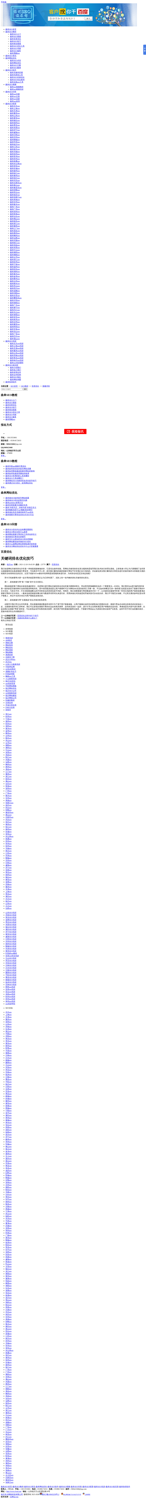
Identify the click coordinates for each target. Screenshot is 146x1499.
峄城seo (8, 1096)
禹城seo (8, 1209)
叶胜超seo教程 (11, 953)
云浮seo (8, 743)
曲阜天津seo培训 (16, 348)
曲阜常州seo (15, 156)
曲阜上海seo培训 (16, 346)
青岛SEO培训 (10, 917)
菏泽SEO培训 (10, 949)
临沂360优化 (10, 681)
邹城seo (8, 1144)
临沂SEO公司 (10, 691)
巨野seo (8, 1173)
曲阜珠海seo (15, 214)
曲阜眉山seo (15, 339)
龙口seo (8, 1271)
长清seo (8, 1029)
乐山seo (8, 1432)
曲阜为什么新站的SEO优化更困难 (19, 539)
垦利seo (8, 1230)
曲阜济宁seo (15, 130)
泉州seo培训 (10, 1001)
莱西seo (8, 1053)
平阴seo (8, 1034)
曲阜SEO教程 (10, 32)
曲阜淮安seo (15, 166)
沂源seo (8, 1310)
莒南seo (8, 1072)
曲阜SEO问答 (10, 92)
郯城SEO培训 (10, 980)
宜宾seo (8, 1442)
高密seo (8, 1127)
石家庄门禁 (10, 657)
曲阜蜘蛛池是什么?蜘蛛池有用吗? (19, 510)
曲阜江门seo (15, 228)
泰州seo (8, 824)
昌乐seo (8, 1135)
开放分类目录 (10, 705)
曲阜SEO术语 (15, 60)
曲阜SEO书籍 (15, 48)
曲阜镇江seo (15, 173)
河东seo (8, 1067)
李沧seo (8, 1041)
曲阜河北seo (15, 180)
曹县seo (8, 1166)
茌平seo (8, 1250)
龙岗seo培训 (10, 994)
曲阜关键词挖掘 (16, 72)
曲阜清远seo (15, 245)
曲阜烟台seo (15, 120)
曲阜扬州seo (15, 171)
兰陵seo (8, 1077)
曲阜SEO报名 (15, 377)
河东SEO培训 (10, 963)
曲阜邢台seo (15, 192)
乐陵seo (8, 1206)
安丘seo (8, 1125)
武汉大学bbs (10, 659)
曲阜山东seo (15, 116)
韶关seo (8, 779)
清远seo (8, 755)
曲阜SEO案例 (15, 68)
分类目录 (9, 703)
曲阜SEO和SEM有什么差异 (16, 532)
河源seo (8, 760)
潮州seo (8, 748)
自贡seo (8, 1446)
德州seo (8, 875)
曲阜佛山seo (15, 219)
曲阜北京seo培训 (16, 344)
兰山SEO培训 (10, 958)
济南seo (8, 884)
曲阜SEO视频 (10, 84)
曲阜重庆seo (15, 113)
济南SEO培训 (10, 915)
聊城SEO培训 (10, 946)
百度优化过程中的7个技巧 (27, 616)
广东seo (8, 793)
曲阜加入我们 (15, 370)
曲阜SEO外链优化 (17, 77)
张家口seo (9, 803)
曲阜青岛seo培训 (16, 358)
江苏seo (8, 853)
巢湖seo (8, 1458)
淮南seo (8, 1470)
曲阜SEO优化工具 (17, 46)
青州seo (8, 1118)
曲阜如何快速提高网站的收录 (17, 473)
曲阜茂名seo (15, 231)
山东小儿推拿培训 (12, 664)
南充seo (8, 1434)
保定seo (8, 805)
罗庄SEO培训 (10, 961)
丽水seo (8, 738)
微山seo (8, 1147)
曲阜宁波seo (15, 264)
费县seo (8, 1079)
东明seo (8, 1183)
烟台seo (8, 877)
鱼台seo (8, 1149)
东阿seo (8, 1252)
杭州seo (8, 716)
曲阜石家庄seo (16, 183)
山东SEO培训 (10, 913)
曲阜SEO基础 (15, 36)
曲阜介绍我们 (15, 367)
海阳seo (8, 1286)
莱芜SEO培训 (10, 951)
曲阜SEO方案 (15, 65)
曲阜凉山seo (15, 332)
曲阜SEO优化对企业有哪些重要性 (19, 529)
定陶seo (8, 1180)
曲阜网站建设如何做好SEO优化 (18, 541)
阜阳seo (8, 1466)
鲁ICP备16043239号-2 (50, 1494)
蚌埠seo (8, 1456)
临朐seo (8, 1132)
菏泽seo (8, 856)
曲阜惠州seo (15, 233)
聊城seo (8, 858)
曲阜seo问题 (15, 94)
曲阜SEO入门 (15, 34)
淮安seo (8, 834)
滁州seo (8, 1463)
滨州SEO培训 (10, 941)
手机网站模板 (10, 686)
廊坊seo (8, 1326)
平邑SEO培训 (10, 975)
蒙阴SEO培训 (10, 973)
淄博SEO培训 (10, 920)
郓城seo (8, 1175)
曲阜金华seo (15, 276)
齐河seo (8, 1218)
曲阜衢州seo (15, 279)
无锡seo (8, 848)
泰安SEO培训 (10, 934)
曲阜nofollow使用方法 (14, 503)
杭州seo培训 (10, 997)
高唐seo (8, 1257)
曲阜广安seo (15, 334)
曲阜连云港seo (16, 164)
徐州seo (8, 846)
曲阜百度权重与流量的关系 (16, 505)
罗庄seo (8, 1070)
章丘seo (8, 1031)
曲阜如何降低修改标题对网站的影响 (20, 471)
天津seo (8, 889)
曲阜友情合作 (15, 372)
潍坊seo (8, 896)
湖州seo (8, 726)
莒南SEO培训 (10, 985)
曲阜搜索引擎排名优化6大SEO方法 (19, 515)
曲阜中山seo (15, 250)
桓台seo (8, 1305)
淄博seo (8, 882)
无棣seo (8, 1192)
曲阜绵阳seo (15, 293)
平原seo (8, 1221)
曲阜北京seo (15, 106)
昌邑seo (8, 1130)
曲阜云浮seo (15, 257)
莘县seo (8, 1247)
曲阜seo (8, 1139)
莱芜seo (8, 1238)
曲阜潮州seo (15, 252)
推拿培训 (9, 638)
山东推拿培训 (10, 693)
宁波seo (8, 719)
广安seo (8, 1427)
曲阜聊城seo (15, 140)
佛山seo (8, 781)
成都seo (8, 1422)
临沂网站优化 (10, 688)
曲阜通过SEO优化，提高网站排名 (19, 483)
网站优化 (9, 647)
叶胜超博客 (10, 674)
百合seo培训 (10, 992)
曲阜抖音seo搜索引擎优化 (15, 466)
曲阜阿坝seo (15, 327)
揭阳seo (8, 745)
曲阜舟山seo (15, 286)
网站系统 (9, 650)
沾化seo (8, 1194)
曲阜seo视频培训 (16, 89)
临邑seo (8, 1216)
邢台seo (8, 808)
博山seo (8, 1300)
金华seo (8, 731)
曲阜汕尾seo (15, 238)
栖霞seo (8, 1283)
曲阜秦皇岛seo (16, 188)
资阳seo (8, 1444)
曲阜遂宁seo (15, 308)
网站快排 (9, 645)
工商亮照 (87, 1494)
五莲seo (8, 1089)
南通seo (8, 839)
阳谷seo (8, 1245)
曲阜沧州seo (15, 202)
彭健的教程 (10, 700)
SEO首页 (14, 386)
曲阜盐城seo (15, 168)
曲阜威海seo (15, 132)
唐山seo (8, 815)
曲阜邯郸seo (15, 190)
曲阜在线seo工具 (16, 82)
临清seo (8, 1242)
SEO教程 (24, 386)
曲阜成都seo (15, 291)
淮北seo (8, 1468)
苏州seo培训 (10, 999)
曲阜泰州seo (15, 176)
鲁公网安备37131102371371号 (72, 1494)
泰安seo (8, 880)
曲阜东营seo (15, 128)
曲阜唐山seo (15, 185)
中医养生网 (10, 667)
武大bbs (8, 662)
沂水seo (8, 1058)
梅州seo (8, 764)
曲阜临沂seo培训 (16, 360)
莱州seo (8, 1276)
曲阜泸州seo (15, 300)
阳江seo (8, 757)
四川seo (8, 1420)
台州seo (8, 736)
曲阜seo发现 (15, 101)
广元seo (8, 1430)
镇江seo (8, 827)
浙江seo (8, 714)
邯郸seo (8, 810)
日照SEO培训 (10, 939)
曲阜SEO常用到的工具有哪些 (17, 476)
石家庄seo (9, 817)
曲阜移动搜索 (15, 44)
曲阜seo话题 (15, 99)
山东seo (8, 904)
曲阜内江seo (15, 310)
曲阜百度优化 (15, 39)
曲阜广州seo (15, 209)
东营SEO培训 (10, 925)
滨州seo (8, 860)
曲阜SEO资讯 (10, 56)
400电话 (8, 640)
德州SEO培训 (10, 944)
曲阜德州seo (15, 123)
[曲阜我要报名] (75, 433)
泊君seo (8, 908)
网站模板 (9, 652)
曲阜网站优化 (10, 58)
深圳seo (8, 788)
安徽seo (8, 1449)
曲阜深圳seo (15, 212)
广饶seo (8, 1235)
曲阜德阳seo (15, 303)
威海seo (8, 865)
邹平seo (8, 1199)
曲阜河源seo (15, 240)
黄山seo (8, 1473)
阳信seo (8, 1190)
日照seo (8, 863)
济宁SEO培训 (10, 932)
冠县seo (8, 1254)
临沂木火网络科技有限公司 (12, 1494)
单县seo (8, 1168)
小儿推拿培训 (10, 679)
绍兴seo (8, 724)
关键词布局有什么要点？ (27, 618)
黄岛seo (8, 1043)
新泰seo (8, 1106)
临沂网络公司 (10, 698)
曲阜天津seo (15, 111)
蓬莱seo (8, 1278)
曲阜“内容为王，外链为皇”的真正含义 (20, 507)
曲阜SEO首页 (10, 29)
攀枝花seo (9, 1439)
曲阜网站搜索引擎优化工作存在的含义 (20, 534)
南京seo (8, 851)
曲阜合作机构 (15, 375)
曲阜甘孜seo (15, 329)
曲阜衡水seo (15, 204)
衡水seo (8, 796)
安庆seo (8, 1454)
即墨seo (8, 1048)
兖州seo (8, 1142)
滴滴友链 (9, 655)
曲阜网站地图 (15, 379)
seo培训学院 (10, 1004)
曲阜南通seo (15, 161)
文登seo (8, 1266)
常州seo (8, 844)
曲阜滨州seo (15, 137)
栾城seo (8, 1334)
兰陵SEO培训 (10, 970)
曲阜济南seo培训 (16, 356)
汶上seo (8, 1156)
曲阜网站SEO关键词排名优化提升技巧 (20, 481)
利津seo (8, 1233)
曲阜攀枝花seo (16, 298)
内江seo (8, 1437)
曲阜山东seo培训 (16, 353)
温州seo (8, 721)
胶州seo (8, 1046)
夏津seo (8, 1223)
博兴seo (8, 1197)
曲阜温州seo (15, 267)
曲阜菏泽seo (15, 142)
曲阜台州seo (15, 281)
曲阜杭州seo (15, 262)
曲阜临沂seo (15, 144)
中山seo (8, 750)
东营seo (8, 870)
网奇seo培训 (10, 987)
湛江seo (8, 776)
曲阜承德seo (15, 200)
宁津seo (8, 1211)
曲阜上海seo (15, 108)
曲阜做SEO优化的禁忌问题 (16, 500)
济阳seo (8, 1036)
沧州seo (8, 798)
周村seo (8, 1302)
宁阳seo (8, 1111)
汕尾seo (8, 762)
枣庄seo (8, 872)
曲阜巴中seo (15, 336)
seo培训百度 (10, 683)
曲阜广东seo (15, 207)
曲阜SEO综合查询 (17, 80)
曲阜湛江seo (15, 224)
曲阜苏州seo (15, 159)
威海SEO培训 (10, 937)
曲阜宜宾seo (15, 317)
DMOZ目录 (10, 707)
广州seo (8, 791)
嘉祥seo (8, 1154)
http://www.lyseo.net (13, 1491)
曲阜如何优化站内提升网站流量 (18, 469)
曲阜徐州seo (15, 154)
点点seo (8, 906)
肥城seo (8, 1108)
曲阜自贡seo (15, 296)
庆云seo (8, 1214)
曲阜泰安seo (15, 118)
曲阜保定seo (15, 195)
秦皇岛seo (9, 812)
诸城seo (8, 1120)
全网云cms (14, 1497)
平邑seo (8, 1082)
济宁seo (8, 868)
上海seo (8, 892)
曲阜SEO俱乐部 (11, 365)
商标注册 (9, 643)
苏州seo (8, 841)
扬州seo (8, 829)
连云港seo (9, 836)
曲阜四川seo (15, 288)
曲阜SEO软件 (10, 70)
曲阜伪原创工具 (16, 75)
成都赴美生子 (10, 671)
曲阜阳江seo (15, 243)
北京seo (8, 899)
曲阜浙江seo (15, 260)
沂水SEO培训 (10, 968)
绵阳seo (8, 1425)
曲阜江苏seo (15, 147)
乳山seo (8, 1264)
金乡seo (8, 1151)
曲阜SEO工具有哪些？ (14, 478)
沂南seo (8, 1055)
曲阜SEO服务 (15, 51)
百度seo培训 (10, 989)
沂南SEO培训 (10, 965)
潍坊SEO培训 (10, 929)
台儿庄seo (9, 1475)
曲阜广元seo (15, 305)
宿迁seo (8, 822)
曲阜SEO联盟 (10, 104)
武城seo (8, 1226)
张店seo (8, 1293)
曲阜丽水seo (15, 284)
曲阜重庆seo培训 (16, 351)
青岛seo (8, 894)
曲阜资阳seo (15, 315)
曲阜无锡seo (15, 152)
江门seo (8, 772)
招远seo (8, 1281)
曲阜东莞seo (15, 248)
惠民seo (8, 1187)
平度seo (8, 1051)
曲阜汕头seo (15, 216)
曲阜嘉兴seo (15, 274)
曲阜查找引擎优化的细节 (15, 537)
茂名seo (8, 769)
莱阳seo (8, 1274)
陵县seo (8, 1204)
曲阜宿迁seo (15, 178)
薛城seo (8, 1099)
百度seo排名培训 (12, 956)
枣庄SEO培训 (10, 922)
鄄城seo (8, 1178)
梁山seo (8, 1161)
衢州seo (8, 733)
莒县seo (8, 1091)
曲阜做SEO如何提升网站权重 (17, 498)
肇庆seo (8, 774)
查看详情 (46, 386)
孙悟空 (8, 710)
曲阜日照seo (15, 135)
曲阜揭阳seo (15, 255)
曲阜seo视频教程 (16, 87)
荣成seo (8, 1262)
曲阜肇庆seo (15, 226)
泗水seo (8, 1159)
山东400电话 (10, 669)
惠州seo (8, 767)
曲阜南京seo (15, 149)
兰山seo (8, 1065)
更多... (3, 456)
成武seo (8, 1171)
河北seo (8, 820)
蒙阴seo (8, 1063)
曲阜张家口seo (16, 197)
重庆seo (8, 887)
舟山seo (8, 740)
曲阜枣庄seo (15, 125)
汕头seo (8, 784)
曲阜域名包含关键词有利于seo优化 (19, 512)
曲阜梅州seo (15, 236)
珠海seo (8, 786)
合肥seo (8, 1451)
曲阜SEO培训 (10, 341)
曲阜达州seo (15, 322)
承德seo (8, 800)
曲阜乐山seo (15, 312)
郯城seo (8, 1060)
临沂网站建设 (10, 695)
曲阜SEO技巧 (15, 41)
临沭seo (8, 1075)
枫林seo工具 (10, 676)
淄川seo (8, 1298)
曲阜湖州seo (15, 272)
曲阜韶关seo (15, 221)
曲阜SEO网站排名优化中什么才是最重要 (21, 546)
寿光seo (8, 1123)
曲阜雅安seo (15, 324)
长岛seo (8, 1288)
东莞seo (8, 752)
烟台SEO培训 (10, 927)
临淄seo (8, 1295)
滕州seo (8, 1101)
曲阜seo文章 (15, 96)
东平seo (8, 1113)
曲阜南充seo (15, 320)
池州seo (8, 1461)
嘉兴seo (8, 728)
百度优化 (35, 386)
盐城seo (8, 832)
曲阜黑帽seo (15, 53)
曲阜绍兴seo (15, 269)
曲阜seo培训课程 (16, 363)
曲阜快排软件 (10, 382)
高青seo (8, 1307)
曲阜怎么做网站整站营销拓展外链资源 (20, 544)
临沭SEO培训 (10, 982)
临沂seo (10, 564)
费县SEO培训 (10, 977)
